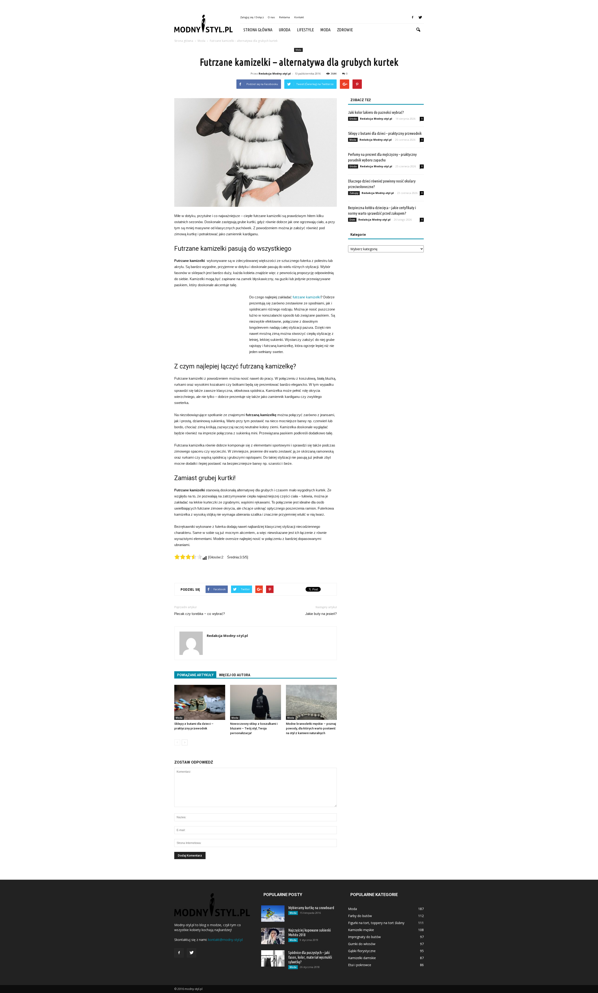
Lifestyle (305, 29)
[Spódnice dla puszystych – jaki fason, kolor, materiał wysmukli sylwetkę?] (273, 958)
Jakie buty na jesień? (321, 614)
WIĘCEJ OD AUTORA (234, 675)
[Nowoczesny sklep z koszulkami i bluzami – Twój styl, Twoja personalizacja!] (255, 702)
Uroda (284, 29)
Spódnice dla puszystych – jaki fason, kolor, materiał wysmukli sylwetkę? (310, 957)
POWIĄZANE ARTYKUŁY (195, 675)
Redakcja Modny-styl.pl (275, 73)
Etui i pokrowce (359, 965)
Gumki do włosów (361, 944)
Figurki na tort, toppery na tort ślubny (376, 923)
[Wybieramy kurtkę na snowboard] (273, 913)
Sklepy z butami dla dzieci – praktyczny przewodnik (385, 133)
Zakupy (353, 193)
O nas (271, 17)
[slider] (188, 557)
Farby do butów (360, 916)
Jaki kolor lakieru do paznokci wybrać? (376, 112)
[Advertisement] (209, 325)
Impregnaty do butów (364, 937)
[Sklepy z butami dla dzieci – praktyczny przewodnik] (199, 702)
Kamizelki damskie (362, 958)
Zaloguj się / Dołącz (252, 17)
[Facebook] (412, 17)
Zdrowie (345, 29)
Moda (325, 29)
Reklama (284, 17)
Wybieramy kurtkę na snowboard (311, 908)
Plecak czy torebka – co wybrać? (199, 614)
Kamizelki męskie (361, 930)
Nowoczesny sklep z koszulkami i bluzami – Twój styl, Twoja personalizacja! (254, 728)
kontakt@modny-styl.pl (225, 939)
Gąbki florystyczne (362, 951)
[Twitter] (420, 17)
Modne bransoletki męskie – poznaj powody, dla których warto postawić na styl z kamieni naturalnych (311, 728)
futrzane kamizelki (306, 297)
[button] (418, 30)
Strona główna (257, 29)
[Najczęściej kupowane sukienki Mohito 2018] (273, 936)
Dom (352, 219)
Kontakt (299, 17)
